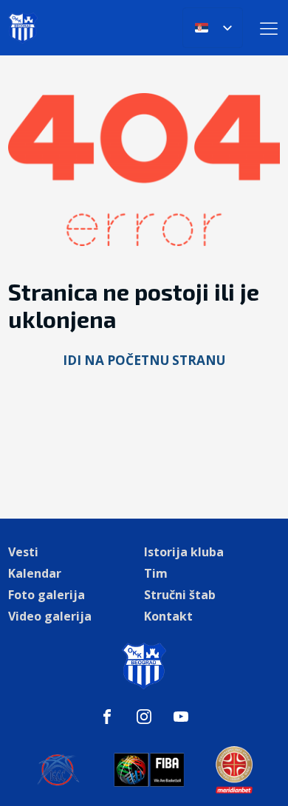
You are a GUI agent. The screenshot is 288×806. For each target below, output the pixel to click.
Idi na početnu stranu (144, 360)
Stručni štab (180, 595)
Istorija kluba (184, 552)
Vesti (23, 552)
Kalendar (34, 573)
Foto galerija (46, 595)
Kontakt (168, 616)
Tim (156, 573)
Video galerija (50, 616)
